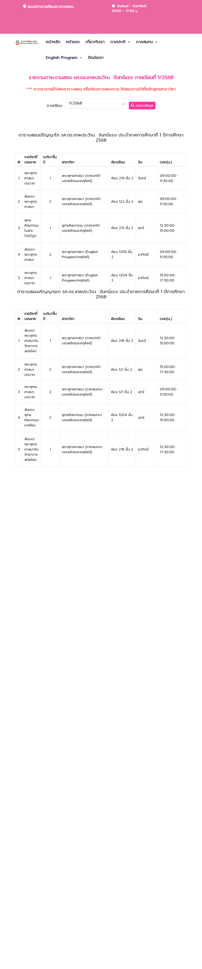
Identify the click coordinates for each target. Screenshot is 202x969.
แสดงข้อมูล (144, 105)
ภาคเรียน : (55, 106)
